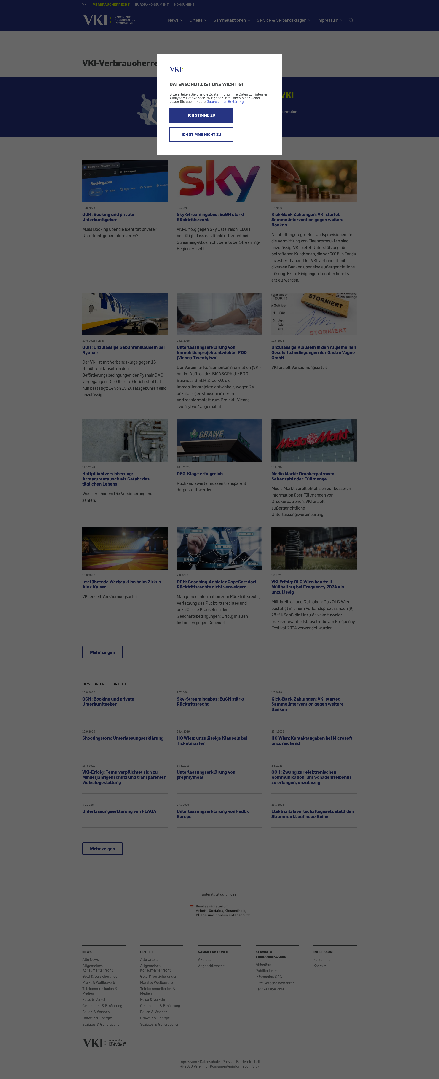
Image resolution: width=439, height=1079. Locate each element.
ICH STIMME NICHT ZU (201, 134)
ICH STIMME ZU (201, 115)
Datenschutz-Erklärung (225, 101)
